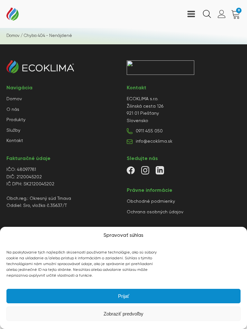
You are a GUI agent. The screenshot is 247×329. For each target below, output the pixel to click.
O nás (12, 109)
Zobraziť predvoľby (123, 313)
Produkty (15, 120)
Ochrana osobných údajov (155, 212)
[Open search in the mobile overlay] (206, 14)
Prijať (123, 296)
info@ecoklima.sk (154, 141)
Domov (13, 36)
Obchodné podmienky (151, 201)
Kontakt (14, 140)
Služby (13, 130)
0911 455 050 (149, 131)
